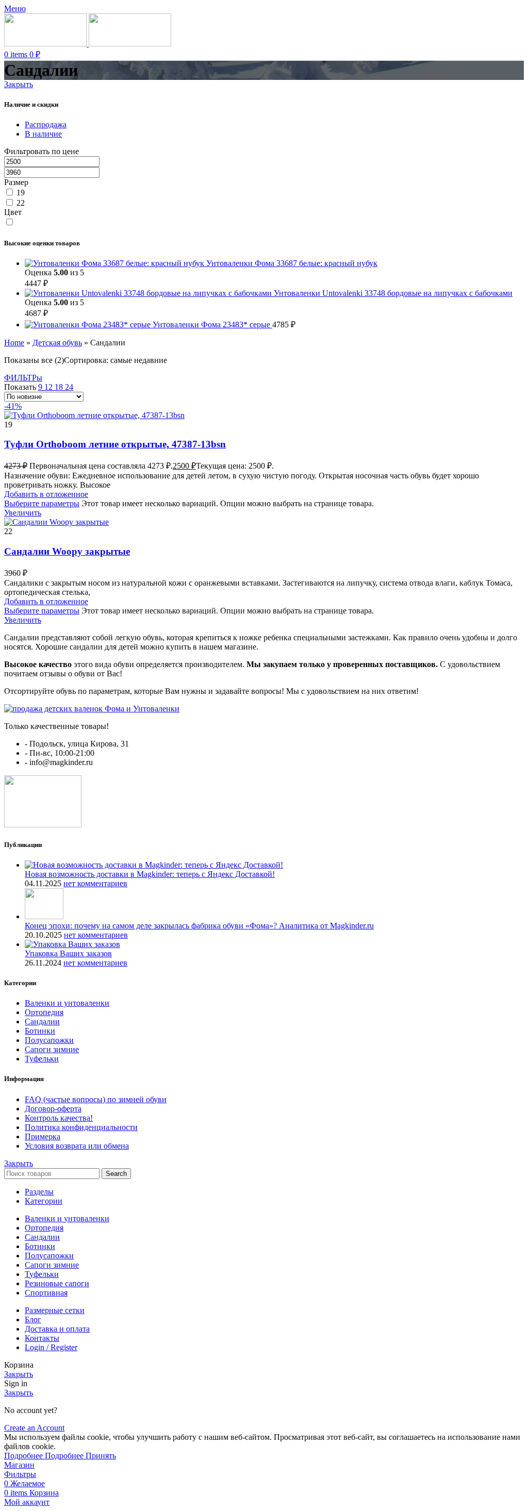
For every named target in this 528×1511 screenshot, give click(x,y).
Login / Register (51, 1347)
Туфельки (42, 1058)
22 (20, 202)
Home (14, 342)
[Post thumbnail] (154, 864)
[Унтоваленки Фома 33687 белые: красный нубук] (115, 263)
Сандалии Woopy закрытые (67, 551)
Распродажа (46, 124)
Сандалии (42, 1021)
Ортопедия (44, 1012)
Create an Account (34, 1427)
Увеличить (22, 512)
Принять (101, 1455)
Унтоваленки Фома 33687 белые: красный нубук (291, 263)
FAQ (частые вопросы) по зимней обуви (96, 1099)
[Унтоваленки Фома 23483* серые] (89, 324)
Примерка (42, 1136)
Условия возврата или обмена (77, 1145)
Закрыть (18, 84)
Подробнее (44, 1455)
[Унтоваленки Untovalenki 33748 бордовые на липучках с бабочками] (149, 293)
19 (20, 192)
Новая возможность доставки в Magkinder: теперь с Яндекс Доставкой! (150, 874)
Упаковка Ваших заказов (68, 953)
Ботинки (40, 1030)
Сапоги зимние (52, 1049)
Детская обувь (57, 342)
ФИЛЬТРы (23, 377)
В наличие (43, 133)
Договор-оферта (53, 1108)
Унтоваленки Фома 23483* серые (212, 324)
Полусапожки (49, 1040)
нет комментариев (95, 883)
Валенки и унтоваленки (67, 1003)
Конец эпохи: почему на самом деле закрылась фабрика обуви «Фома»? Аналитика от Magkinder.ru (199, 925)
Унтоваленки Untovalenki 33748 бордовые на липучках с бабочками (393, 293)
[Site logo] (46, 43)
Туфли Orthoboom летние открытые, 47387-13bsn (115, 444)
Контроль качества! (59, 1118)
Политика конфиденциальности (81, 1127)
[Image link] (91, 708)
